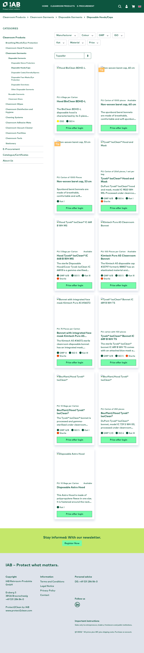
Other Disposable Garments (22, 89)
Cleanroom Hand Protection (19, 48)
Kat (58, 42)
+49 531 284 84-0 (88, 581)
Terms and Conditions (52, 581)
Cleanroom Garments (16, 53)
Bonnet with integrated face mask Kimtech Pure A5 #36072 (74, 334)
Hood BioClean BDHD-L (71, 101)
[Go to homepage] (16, 6)
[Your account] (126, 6)
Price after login (74, 128)
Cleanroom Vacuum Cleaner (19, 128)
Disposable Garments (17, 58)
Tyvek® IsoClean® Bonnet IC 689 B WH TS (117, 337)
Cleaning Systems (14, 117)
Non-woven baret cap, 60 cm (118, 104)
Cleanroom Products (14, 37)
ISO (116, 35)
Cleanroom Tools (14, 138)
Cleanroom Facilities (16, 133)
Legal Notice (47, 586)
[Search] (119, 6)
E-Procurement (11, 149)
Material (75, 42)
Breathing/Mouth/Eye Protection (22, 43)
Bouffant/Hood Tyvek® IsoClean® (71, 412)
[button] (77, 605)
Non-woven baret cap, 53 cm (74, 181)
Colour (86, 35)
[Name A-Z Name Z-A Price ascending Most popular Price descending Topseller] (73, 56)
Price (92, 42)
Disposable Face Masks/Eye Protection (22, 78)
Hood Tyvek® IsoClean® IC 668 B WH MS (72, 257)
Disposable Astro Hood (71, 487)
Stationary (11, 143)
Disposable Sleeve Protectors (23, 63)
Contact (44, 595)
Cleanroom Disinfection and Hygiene (19, 110)
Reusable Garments (16, 94)
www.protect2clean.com (19, 610)
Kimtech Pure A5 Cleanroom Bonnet (118, 257)
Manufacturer (64, 35)
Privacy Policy (47, 590)
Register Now (72, 543)
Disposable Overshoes (20, 85)
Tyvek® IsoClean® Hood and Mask (117, 180)
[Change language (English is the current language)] (139, 6)
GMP (102, 35)
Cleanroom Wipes (14, 104)
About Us (8, 160)
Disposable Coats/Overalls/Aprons (25, 73)
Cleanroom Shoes (15, 99)
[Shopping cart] (133, 6)
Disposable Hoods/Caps (20, 68)
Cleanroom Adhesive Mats (18, 122)
